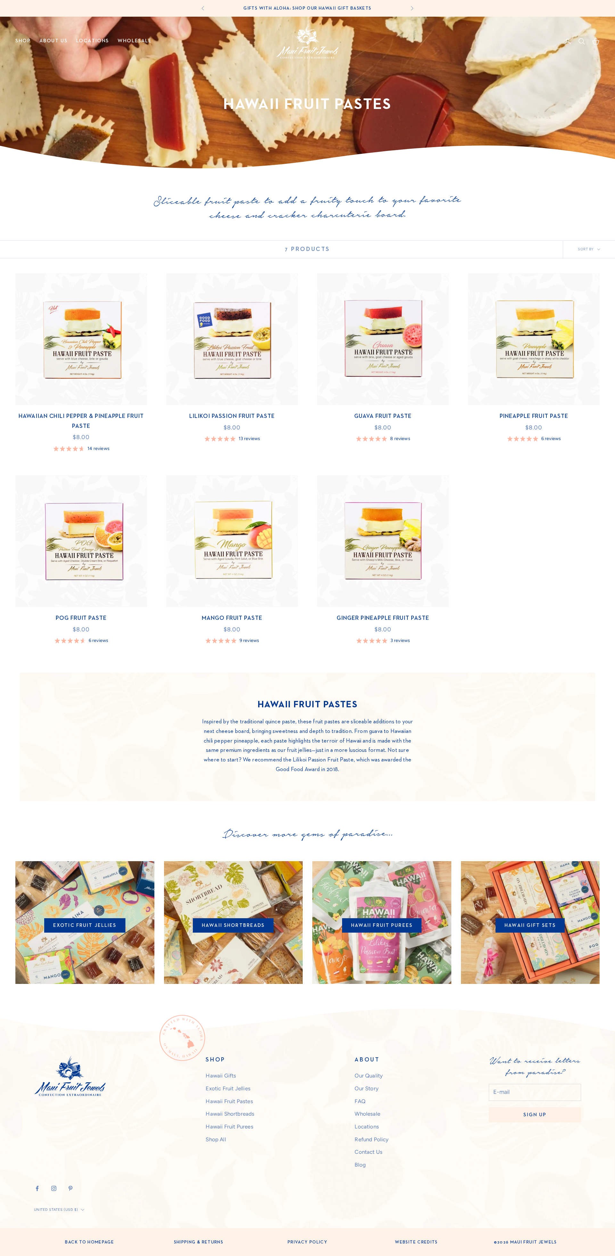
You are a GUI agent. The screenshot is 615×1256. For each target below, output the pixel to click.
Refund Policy (372, 1139)
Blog (360, 1164)
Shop (22, 41)
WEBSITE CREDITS (416, 1242)
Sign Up (534, 1114)
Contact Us (368, 1152)
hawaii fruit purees (382, 925)
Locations (92, 41)
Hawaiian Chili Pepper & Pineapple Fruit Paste (81, 421)
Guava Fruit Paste (382, 416)
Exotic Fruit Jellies (85, 925)
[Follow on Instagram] (54, 1188)
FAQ (360, 1101)
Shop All (216, 1139)
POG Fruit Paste (81, 618)
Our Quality (369, 1075)
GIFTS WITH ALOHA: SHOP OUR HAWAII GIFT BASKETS (307, 8)
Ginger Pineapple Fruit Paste (383, 618)
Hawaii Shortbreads (233, 925)
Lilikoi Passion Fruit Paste (232, 416)
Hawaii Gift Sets (530, 925)
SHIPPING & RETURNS (198, 1242)
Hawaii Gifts (221, 1075)
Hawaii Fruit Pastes (229, 1101)
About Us (53, 41)
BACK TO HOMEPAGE (89, 1242)
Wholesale (135, 41)
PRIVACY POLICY (307, 1242)
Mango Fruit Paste (232, 618)
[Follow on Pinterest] (70, 1188)
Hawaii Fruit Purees (229, 1126)
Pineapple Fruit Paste (534, 416)
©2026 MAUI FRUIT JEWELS (525, 1242)
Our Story (367, 1088)
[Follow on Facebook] (37, 1188)
